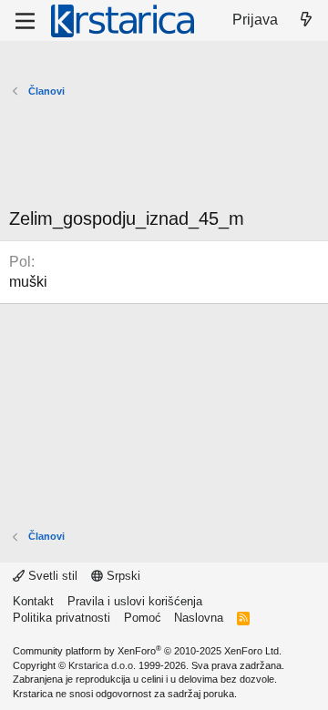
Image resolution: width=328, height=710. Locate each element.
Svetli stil (51, 576)
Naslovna (198, 617)
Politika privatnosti (61, 617)
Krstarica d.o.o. (102, 665)
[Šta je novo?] (305, 20)
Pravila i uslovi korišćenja (134, 601)
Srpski (121, 576)
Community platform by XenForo (147, 650)
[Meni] (25, 21)
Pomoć (142, 617)
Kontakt (33, 601)
